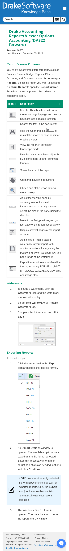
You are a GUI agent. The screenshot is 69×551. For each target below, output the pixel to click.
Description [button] (27, 103)
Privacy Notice (41, 538)
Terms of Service (42, 542)
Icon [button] (11, 103)
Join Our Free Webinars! (17, 548)
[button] (57, 19)
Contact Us (39, 535)
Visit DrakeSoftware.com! (46, 545)
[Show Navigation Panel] (65, 8)
